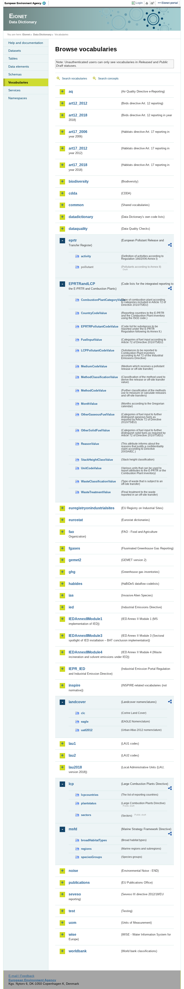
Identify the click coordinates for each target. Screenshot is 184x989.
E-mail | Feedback (21, 976)
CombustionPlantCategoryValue (100, 300)
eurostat (76, 520)
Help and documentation (25, 43)
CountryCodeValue (94, 313)
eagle (84, 721)
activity (86, 256)
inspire (74, 685)
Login (139, 3)
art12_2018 (78, 115)
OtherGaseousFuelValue (97, 414)
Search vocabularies (74, 78)
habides (75, 584)
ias (71, 595)
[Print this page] (147, 3)
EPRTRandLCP (82, 284)
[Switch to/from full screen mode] (153, 3)
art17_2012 (78, 148)
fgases (74, 548)
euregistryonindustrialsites (91, 508)
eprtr (73, 240)
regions (86, 848)
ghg (72, 572)
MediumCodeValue (94, 366)
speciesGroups (91, 857)
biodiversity (79, 181)
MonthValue (89, 403)
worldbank (78, 951)
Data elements (18, 66)
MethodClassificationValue (99, 377)
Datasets (14, 50)
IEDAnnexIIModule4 (85, 652)
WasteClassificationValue (98, 481)
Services (14, 90)
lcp (71, 784)
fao (71, 532)
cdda (73, 193)
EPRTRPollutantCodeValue (99, 326)
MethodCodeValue (93, 390)
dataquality (78, 229)
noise (73, 871)
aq (71, 91)
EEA (27, 3)
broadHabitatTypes (94, 840)
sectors (86, 815)
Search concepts (108, 78)
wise (72, 934)
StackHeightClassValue (97, 459)
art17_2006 (78, 132)
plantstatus (88, 803)
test (72, 911)
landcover (77, 702)
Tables (13, 58)
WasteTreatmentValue (96, 492)
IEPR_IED (77, 669)
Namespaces (17, 98)
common (76, 205)
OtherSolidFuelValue (95, 430)
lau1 (72, 743)
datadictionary (81, 217)
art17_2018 (78, 165)
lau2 (72, 755)
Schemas (15, 74)
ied (71, 607)
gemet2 (75, 560)
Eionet (26, 34)
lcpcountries (89, 794)
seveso (75, 894)
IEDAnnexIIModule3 (85, 636)
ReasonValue (90, 443)
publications (79, 882)
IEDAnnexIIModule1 (85, 619)
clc (83, 713)
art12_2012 (78, 103)
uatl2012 (86, 730)
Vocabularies (18, 82)
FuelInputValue (91, 339)
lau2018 (75, 767)
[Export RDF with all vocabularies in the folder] (170, 245)
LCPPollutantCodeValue (97, 350)
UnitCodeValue (91, 468)
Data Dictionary (42, 34)
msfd (73, 829)
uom (72, 923)
